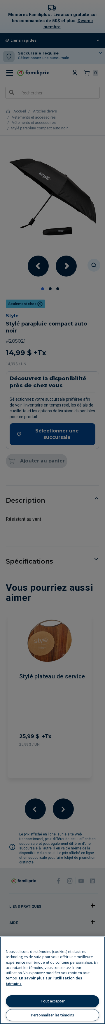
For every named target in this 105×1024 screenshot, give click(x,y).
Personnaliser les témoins (52, 1015)
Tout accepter (53, 1001)
